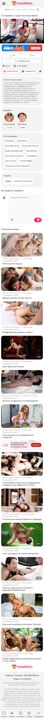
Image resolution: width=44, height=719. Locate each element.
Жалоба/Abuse (31, 675)
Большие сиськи (30, 146)
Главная (9, 675)
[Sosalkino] (22, 3)
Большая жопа (12, 146)
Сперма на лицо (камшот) (17, 166)
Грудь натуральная (14, 151)
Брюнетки (22, 141)
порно (22, 683)
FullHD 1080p (26, 161)
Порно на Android (22, 679)
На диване (32, 156)
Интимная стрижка (14, 156)
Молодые (9, 141)
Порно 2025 (10, 161)
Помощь (18, 675)
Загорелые (31, 151)
